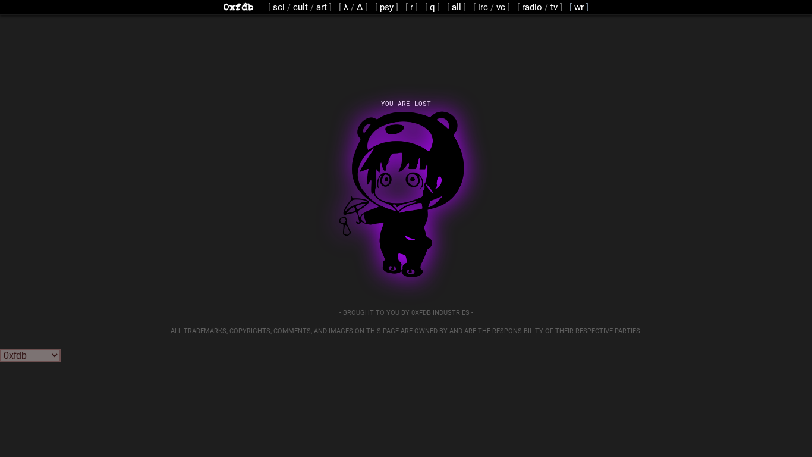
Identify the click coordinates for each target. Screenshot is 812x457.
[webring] (581, 7)
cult (300, 7)
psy (387, 7)
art (321, 7)
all (456, 7)
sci (279, 7)
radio (532, 7)
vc (500, 7)
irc (483, 7)
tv (554, 7)
